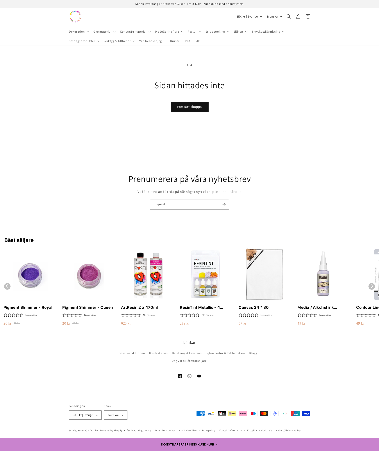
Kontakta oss (158, 353)
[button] (189, 444)
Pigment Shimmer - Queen (87, 307)
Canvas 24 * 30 (254, 307)
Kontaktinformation (231, 430)
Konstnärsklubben (132, 353)
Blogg (253, 353)
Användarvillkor (188, 430)
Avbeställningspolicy (288, 430)
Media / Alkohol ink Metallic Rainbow (315, 307)
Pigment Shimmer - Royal (28, 307)
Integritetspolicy (165, 430)
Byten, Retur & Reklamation (225, 353)
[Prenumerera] (224, 204)
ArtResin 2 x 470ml (139, 307)
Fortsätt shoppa (189, 107)
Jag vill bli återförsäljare (189, 361)
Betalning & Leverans (187, 353)
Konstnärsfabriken (88, 430)
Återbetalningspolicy (139, 430)
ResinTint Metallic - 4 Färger (200, 307)
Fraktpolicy (208, 430)
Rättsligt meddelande (259, 430)
